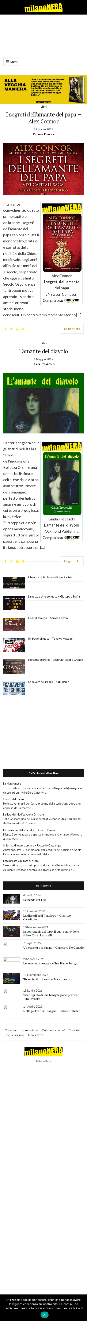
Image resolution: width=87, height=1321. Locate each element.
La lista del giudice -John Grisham (23, 814)
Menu (13, 62)
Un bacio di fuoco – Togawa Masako (50, 638)
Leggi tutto (72, 328)
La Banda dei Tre (34, 900)
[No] (82, 1308)
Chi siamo (11, 1030)
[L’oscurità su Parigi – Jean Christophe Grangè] (14, 666)
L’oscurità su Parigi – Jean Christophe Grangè (55, 659)
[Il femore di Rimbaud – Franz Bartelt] (14, 583)
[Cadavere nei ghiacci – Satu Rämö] (14, 688)
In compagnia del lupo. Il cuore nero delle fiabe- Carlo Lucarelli (51, 933)
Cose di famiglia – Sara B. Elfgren (48, 618)
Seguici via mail (14, 1035)
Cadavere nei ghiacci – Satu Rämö (49, 681)
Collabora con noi (53, 1030)
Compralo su (53, 300)
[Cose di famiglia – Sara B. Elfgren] (14, 624)
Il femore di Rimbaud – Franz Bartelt (50, 577)
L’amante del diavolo (43, 351)
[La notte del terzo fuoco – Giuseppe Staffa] (14, 603)
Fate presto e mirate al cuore (21, 860)
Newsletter (36, 1035)
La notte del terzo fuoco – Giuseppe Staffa (54, 596)
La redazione (30, 1030)
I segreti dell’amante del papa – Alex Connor (43, 118)
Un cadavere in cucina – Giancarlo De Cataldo (53, 947)
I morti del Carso (13, 799)
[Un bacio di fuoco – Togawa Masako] (14, 645)
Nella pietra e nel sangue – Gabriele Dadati (51, 1011)
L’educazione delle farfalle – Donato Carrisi (29, 830)
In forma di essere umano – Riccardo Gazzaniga (32, 845)
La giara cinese (12, 783)
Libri (44, 106)
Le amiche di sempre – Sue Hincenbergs (50, 963)
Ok (44, 1314)
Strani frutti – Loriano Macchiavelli (46, 979)
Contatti (74, 1030)
